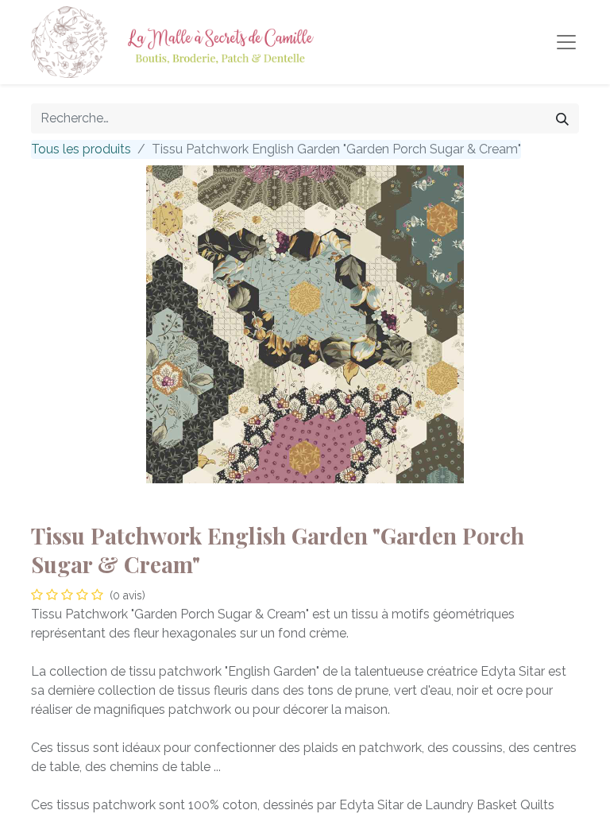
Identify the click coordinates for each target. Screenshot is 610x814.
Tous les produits (81, 149)
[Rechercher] (562, 118)
